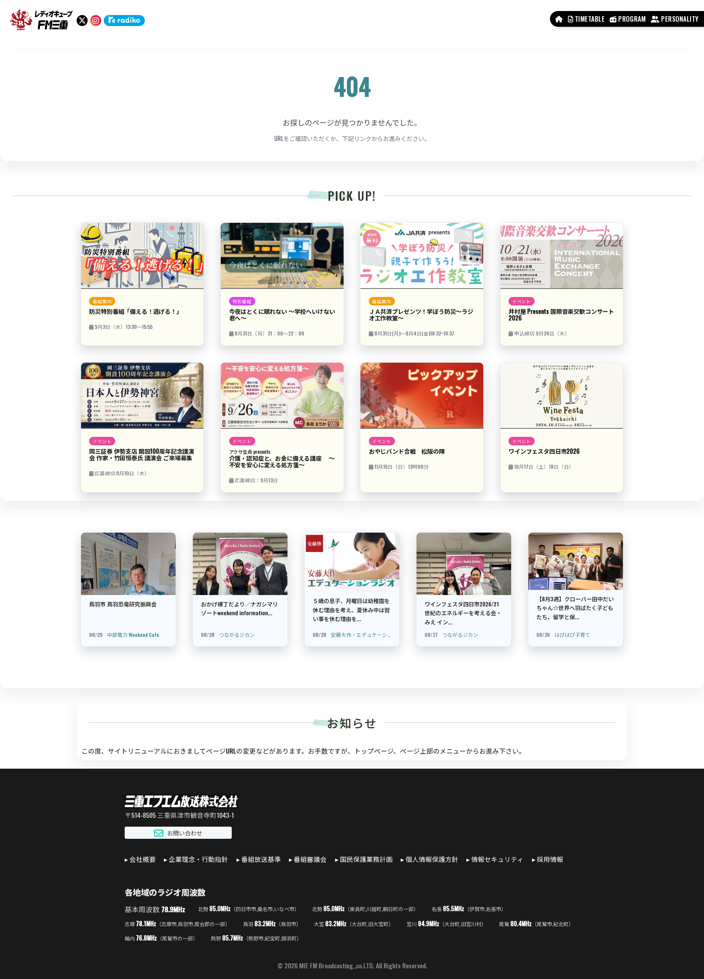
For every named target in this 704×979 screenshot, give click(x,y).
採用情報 (550, 859)
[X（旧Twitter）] (82, 20)
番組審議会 (310, 859)
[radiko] (124, 20)
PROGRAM (631, 18)
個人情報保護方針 (432, 859)
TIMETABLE (589, 18)
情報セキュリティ (497, 859)
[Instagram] (95, 20)
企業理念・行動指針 (198, 859)
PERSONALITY (679, 18)
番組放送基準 (261, 859)
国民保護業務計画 (366, 859)
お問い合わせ (184, 832)
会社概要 (142, 859)
